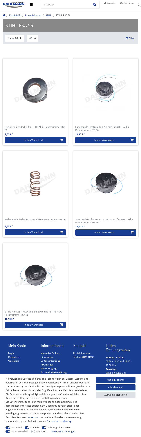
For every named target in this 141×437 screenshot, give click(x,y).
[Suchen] (94, 4)
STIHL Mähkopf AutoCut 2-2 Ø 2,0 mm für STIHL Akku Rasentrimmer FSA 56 (33, 313)
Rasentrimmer (33, 15)
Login (11, 353)
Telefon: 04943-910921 (83, 357)
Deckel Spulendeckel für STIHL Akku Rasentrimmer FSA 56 (35, 128)
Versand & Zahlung (50, 353)
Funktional (42, 431)
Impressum (33, 417)
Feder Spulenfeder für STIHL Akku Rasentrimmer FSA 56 (35, 219)
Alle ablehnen (115, 387)
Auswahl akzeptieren (115, 394)
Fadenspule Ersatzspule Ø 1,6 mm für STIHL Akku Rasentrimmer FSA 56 (102, 128)
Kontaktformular (81, 353)
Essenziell (16, 427)
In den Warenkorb (34, 140)
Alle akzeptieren (115, 379)
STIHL (48, 15)
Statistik (34, 427)
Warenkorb (13, 360)
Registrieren (14, 357)
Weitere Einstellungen (63, 431)
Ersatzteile (15, 15)
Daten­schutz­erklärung (59, 421)
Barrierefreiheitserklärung (54, 372)
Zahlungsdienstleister (59, 427)
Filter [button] (131, 38)
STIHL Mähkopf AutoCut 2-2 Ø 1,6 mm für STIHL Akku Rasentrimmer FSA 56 (104, 221)
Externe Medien (19, 431)
